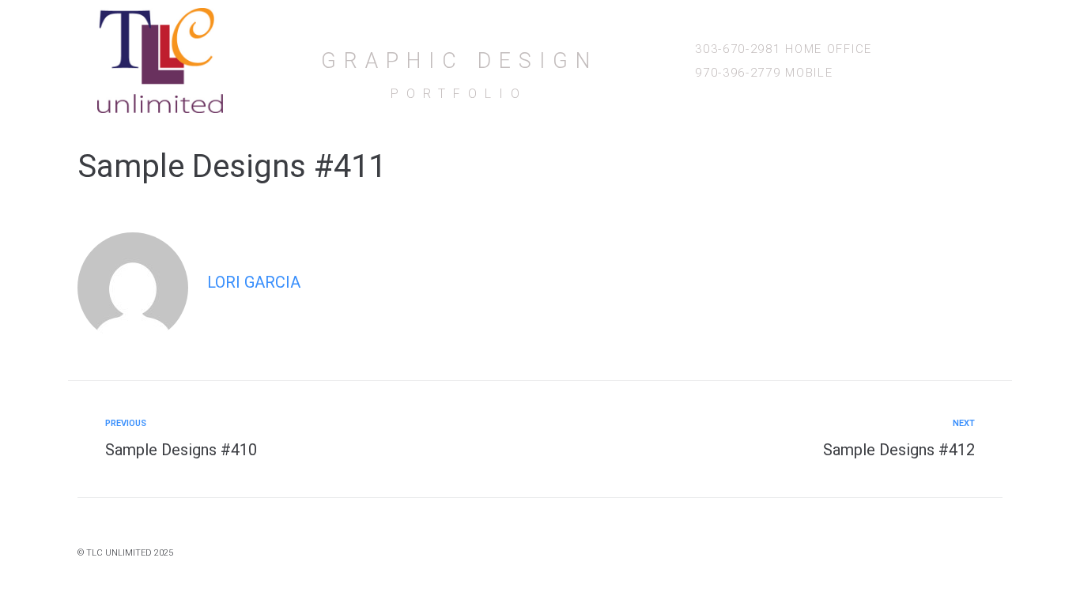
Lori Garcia (253, 282)
